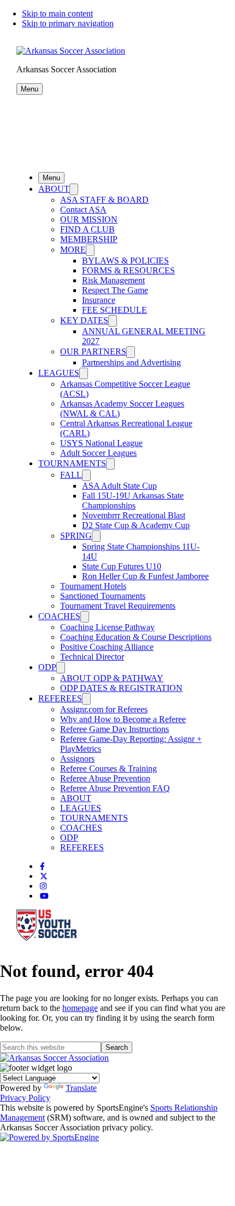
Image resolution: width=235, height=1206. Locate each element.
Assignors (77, 758)
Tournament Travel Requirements (117, 605)
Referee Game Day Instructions (114, 729)
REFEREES (60, 698)
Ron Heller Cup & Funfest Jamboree (145, 576)
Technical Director (92, 656)
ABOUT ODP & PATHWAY (111, 678)
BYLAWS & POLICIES (125, 260)
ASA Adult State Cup (119, 485)
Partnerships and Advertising (131, 362)
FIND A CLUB (87, 229)
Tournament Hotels (93, 586)
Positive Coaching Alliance (107, 646)
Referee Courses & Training (108, 768)
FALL (71, 474)
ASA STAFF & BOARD (104, 199)
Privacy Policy (25, 1097)
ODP (47, 667)
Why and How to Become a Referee (123, 719)
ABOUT (53, 188)
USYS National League (101, 443)
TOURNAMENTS (72, 463)
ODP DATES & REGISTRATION (121, 688)
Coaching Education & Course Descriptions (136, 637)
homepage (80, 1008)
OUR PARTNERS (93, 351)
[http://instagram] (43, 886)
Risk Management (113, 280)
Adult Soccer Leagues (98, 453)
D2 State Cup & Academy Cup (136, 525)
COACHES (59, 616)
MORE (73, 249)
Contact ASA (83, 209)
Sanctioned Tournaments (102, 596)
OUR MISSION (89, 219)
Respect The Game (115, 290)
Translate (81, 1088)
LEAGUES (58, 373)
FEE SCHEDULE (114, 310)
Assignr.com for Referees (104, 709)
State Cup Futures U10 (121, 566)
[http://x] (44, 876)
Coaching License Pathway (107, 627)
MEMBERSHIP (89, 239)
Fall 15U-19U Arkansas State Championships (133, 500)
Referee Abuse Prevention (105, 778)
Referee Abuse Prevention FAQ (115, 788)
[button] (29, 89)
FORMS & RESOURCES (128, 270)
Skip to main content (57, 13)
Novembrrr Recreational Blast (133, 515)
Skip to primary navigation (68, 23)
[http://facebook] (42, 866)
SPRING (76, 535)
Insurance (98, 300)
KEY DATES (84, 320)
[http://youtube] (44, 896)
